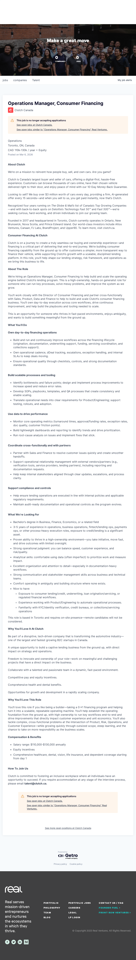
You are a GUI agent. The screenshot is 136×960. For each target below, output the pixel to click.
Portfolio (51, 902)
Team (47, 912)
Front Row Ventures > (115, 912)
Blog (47, 917)
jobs (5, 80)
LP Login (74, 917)
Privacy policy (60, 864)
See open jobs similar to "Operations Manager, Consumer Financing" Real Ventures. (62, 129)
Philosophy (52, 907)
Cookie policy (76, 864)
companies (20, 80)
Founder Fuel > (109, 907)
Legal (72, 912)
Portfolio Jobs (79, 902)
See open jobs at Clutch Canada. (34, 124)
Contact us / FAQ (111, 902)
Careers (74, 907)
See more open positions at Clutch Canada (68, 828)
